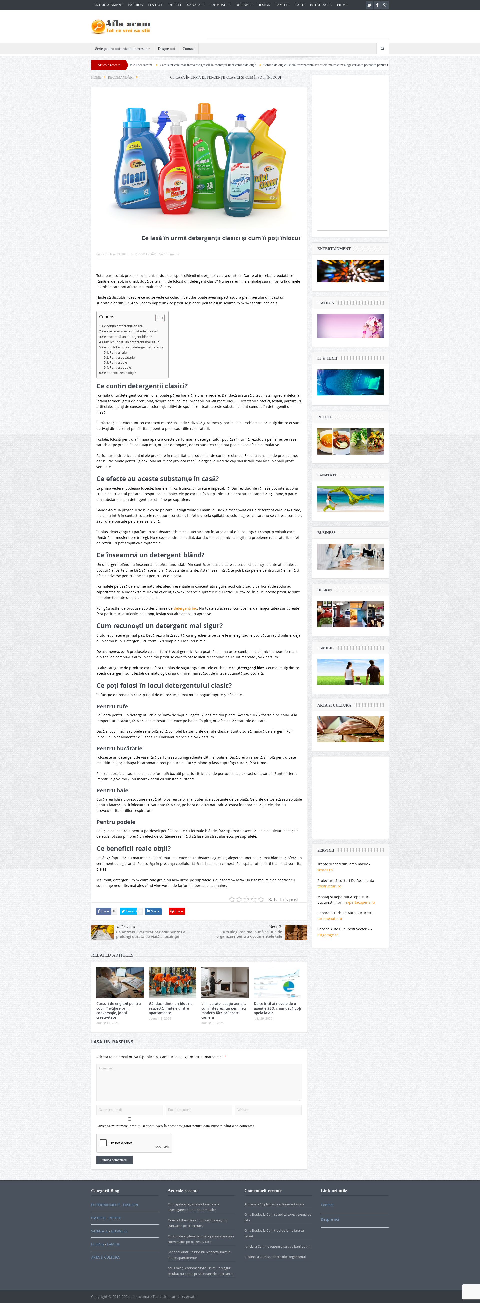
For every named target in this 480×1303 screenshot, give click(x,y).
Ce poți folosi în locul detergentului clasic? (133, 347)
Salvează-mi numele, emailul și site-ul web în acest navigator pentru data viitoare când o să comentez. (176, 1126)
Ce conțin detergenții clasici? (123, 326)
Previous (128, 927)
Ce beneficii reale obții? (119, 372)
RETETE (175, 5)
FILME (342, 5)
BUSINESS (244, 5)
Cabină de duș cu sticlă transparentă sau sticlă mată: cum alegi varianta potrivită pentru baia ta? (264, 65)
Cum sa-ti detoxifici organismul (283, 1256)
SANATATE (196, 5)
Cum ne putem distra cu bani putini (284, 1246)
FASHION (135, 5)
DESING (97, 1244)
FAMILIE (283, 5)
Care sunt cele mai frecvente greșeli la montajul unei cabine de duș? (142, 65)
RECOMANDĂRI (145, 254)
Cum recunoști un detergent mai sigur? (131, 342)
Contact (189, 49)
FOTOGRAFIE (321, 5)
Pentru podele (120, 367)
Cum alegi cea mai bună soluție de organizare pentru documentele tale (249, 934)
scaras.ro (325, 869)
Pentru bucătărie (122, 357)
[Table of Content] (160, 318)
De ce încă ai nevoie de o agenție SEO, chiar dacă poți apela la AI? (277, 1008)
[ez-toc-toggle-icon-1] (158, 318)
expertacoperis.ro (360, 902)
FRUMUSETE (220, 5)
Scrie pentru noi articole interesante (122, 49)
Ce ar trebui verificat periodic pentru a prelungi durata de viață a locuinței (151, 934)
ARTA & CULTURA (105, 1257)
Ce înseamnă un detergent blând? (127, 336)
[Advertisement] (298, 27)
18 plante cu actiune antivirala (282, 1204)
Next (273, 927)
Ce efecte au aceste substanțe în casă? (130, 331)
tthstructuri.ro (329, 886)
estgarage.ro (328, 934)
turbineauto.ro (330, 918)
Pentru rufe (118, 352)
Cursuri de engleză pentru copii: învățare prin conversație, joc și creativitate (118, 1010)
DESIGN (264, 5)
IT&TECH (156, 5)
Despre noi (166, 49)
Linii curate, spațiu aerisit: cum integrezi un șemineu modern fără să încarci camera (224, 1010)
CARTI (300, 5)
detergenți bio (185, 608)
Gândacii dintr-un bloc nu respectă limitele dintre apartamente (171, 1008)
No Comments (169, 254)
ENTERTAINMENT (108, 5)
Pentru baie (118, 362)
